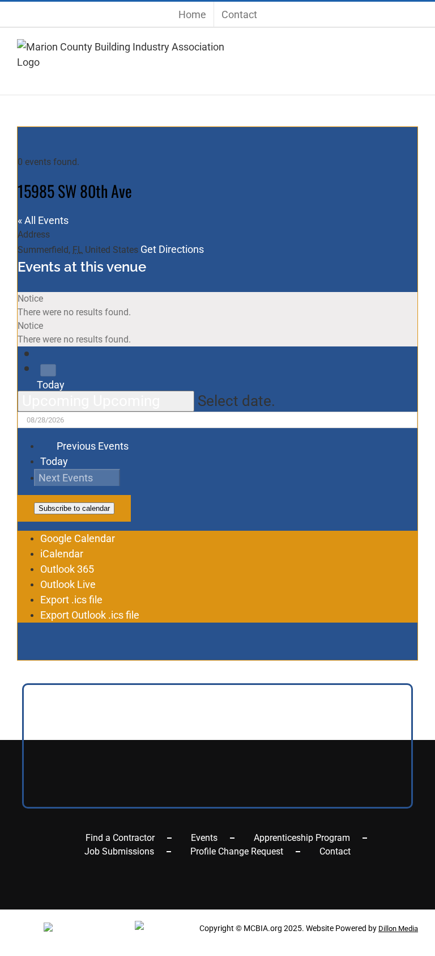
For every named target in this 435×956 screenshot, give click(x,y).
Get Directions (172, 249)
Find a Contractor (120, 837)
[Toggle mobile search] (393, 75)
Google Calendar (77, 538)
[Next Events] (48, 370)
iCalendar (61, 554)
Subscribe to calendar (74, 508)
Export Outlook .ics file (89, 615)
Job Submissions (119, 851)
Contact (335, 851)
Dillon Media (398, 928)
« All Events (43, 220)
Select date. (236, 400)
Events (204, 837)
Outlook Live (68, 584)
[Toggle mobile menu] (412, 75)
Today (51, 385)
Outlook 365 (67, 569)
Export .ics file (71, 600)
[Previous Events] (45, 355)
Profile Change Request (236, 851)
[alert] (217, 305)
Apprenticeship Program (302, 837)
